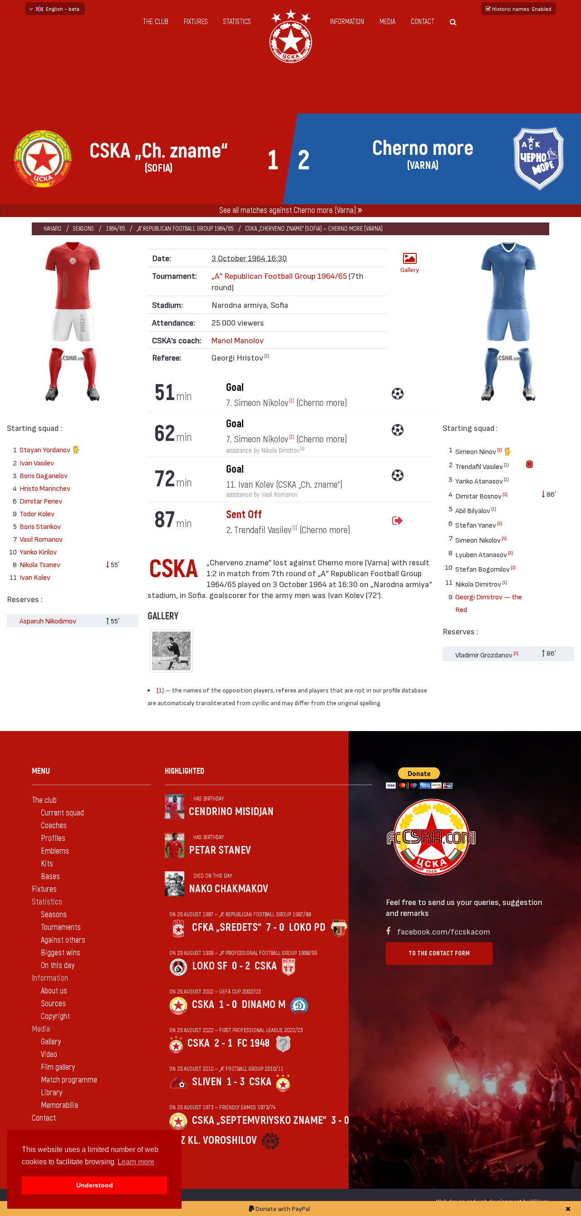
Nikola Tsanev (40, 564)
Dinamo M (263, 1004)
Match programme (69, 1080)
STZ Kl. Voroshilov (213, 1140)
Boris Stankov (40, 526)
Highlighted (184, 771)
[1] (266, 355)
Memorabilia (59, 1105)
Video (49, 1054)
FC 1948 (253, 1043)
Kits (47, 864)
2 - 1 (223, 1043)
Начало (52, 228)
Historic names (521, 8)
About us (54, 991)
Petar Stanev (220, 850)
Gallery (409, 269)
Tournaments (61, 927)
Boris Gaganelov (44, 475)
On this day (57, 965)
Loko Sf (209, 966)
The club (155, 21)
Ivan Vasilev (37, 462)
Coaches (54, 826)
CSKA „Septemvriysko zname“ (259, 1120)
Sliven (207, 1081)
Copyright (55, 1016)
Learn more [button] (136, 1162)
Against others (63, 940)
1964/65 (115, 228)
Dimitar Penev (41, 500)
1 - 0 (228, 1004)
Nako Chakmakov (228, 888)
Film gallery (58, 1067)
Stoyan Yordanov (46, 449)
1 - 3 (235, 1081)
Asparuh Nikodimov (48, 620)
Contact (422, 21)
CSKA (266, 966)
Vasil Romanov (41, 538)
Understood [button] (94, 1185)
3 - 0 (340, 1120)
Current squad (62, 813)
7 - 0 (275, 927)
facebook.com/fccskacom (443, 931)
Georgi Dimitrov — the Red (488, 602)
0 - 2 (241, 966)
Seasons (83, 228)
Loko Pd (307, 927)
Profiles (53, 838)
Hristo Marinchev (45, 488)
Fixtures (196, 21)
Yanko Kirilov (38, 551)
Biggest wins (60, 953)
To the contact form (439, 953)
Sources (53, 1004)
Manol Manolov (238, 340)
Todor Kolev (37, 513)
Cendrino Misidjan (231, 811)
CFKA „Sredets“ (226, 927)
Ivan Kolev (35, 577)
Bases (50, 876)
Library (51, 1092)
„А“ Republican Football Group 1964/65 (185, 228)
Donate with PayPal (282, 1208)
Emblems (55, 851)
